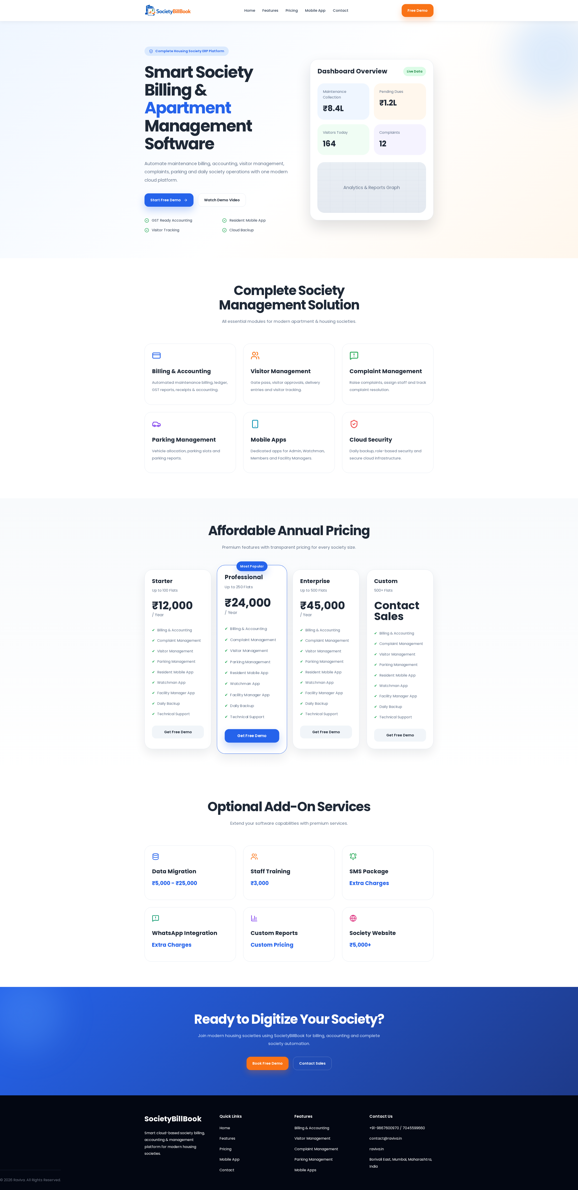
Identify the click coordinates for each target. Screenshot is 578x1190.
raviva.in (376, 1149)
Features (270, 10)
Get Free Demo (178, 732)
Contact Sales (312, 1063)
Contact (340, 10)
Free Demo (418, 10)
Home (249, 10)
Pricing (292, 10)
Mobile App (315, 10)
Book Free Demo (267, 1063)
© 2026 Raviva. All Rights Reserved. (30, 1180)
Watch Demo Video (222, 200)
